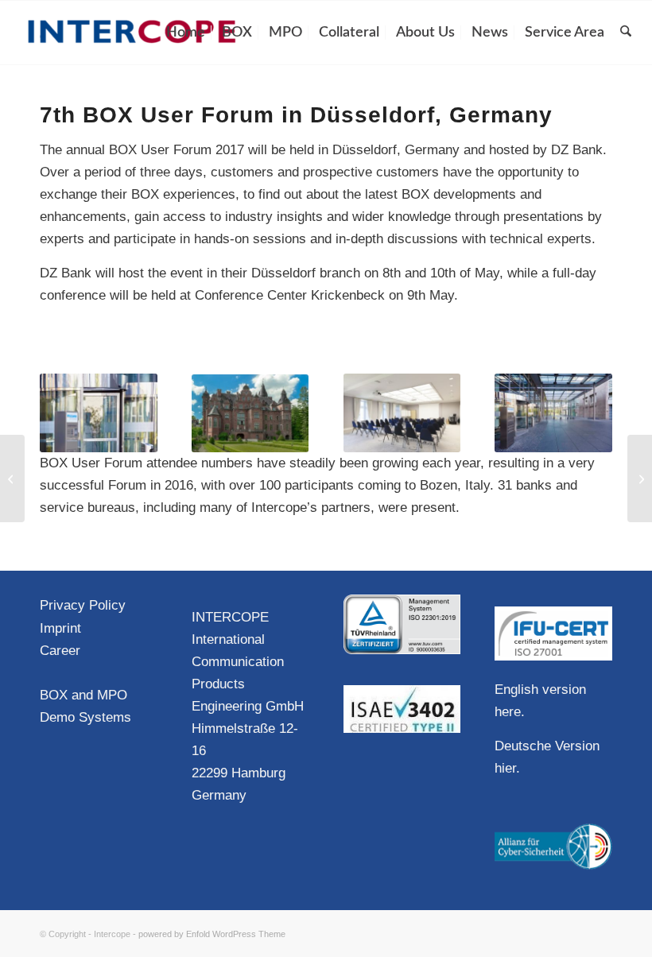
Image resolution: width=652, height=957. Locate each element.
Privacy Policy (83, 605)
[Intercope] (132, 32)
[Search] (625, 32)
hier (505, 768)
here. (510, 711)
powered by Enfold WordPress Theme (211, 934)
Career (60, 650)
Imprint (60, 628)
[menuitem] (185, 32)
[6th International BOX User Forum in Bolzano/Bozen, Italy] (12, 478)
